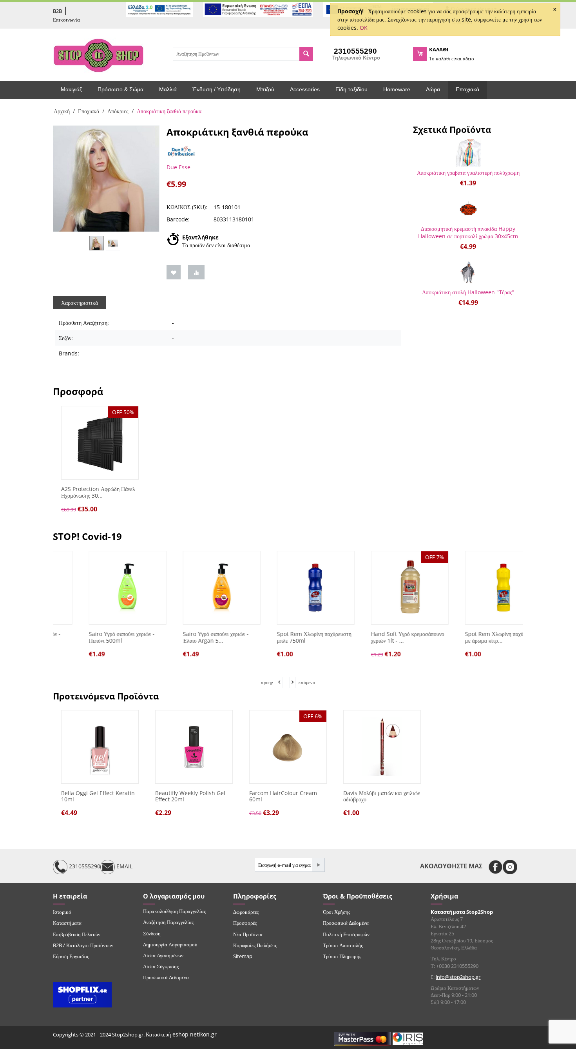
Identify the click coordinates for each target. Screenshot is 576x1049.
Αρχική (62, 111)
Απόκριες (118, 111)
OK (364, 27)
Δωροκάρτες (246, 911)
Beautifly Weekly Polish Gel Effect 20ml (190, 796)
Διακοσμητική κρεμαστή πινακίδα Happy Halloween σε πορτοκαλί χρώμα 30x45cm (468, 232)
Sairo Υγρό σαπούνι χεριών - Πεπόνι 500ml (94, 637)
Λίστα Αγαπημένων (163, 955)
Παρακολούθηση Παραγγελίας (174, 911)
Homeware (396, 89)
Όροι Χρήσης (336, 911)
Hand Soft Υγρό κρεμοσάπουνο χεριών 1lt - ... (380, 637)
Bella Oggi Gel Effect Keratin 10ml (98, 796)
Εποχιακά (467, 89)
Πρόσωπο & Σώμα (120, 89)
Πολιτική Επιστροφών (346, 934)
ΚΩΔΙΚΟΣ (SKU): (187, 207)
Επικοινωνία (66, 19)
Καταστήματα (67, 922)
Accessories (305, 89)
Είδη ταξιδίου (351, 89)
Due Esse (178, 167)
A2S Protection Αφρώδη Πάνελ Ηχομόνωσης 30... (98, 492)
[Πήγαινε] (318, 864)
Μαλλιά (168, 89)
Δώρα (433, 89)
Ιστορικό (62, 911)
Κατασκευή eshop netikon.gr (181, 1034)
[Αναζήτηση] (306, 54)
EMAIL (123, 866)
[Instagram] (510, 867)
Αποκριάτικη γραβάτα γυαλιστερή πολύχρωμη (468, 172)
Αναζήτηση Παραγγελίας (168, 922)
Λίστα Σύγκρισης (161, 966)
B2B (57, 10)
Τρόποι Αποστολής (343, 945)
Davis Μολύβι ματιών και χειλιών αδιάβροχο (381, 796)
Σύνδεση (152, 933)
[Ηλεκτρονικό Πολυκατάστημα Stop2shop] (98, 54)
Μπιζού (265, 89)
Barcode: (178, 219)
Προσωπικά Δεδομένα (166, 977)
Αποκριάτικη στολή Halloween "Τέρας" (468, 292)
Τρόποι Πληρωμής (342, 956)
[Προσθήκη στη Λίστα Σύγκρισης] (196, 272)
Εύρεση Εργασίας (71, 956)
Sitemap (242, 956)
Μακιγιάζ (71, 89)
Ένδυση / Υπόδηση (216, 89)
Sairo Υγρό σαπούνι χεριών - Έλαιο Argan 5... (188, 637)
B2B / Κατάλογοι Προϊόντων (83, 945)
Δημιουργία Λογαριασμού (170, 944)
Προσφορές (245, 922)
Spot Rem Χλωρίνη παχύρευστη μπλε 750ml (286, 637)
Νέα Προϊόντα (248, 934)
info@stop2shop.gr (458, 976)
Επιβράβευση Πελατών (76, 934)
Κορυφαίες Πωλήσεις (255, 945)
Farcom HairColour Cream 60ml (283, 796)
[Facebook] (495, 867)
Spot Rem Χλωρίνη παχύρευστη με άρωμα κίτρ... (474, 637)
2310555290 (83, 866)
